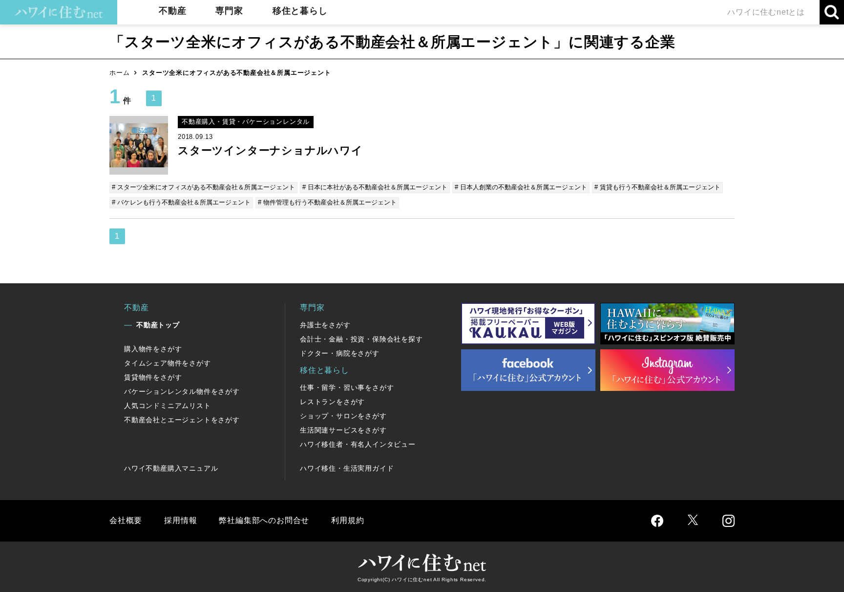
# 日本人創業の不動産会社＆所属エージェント (521, 187)
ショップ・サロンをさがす (343, 416)
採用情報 (180, 520)
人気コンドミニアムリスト (167, 406)
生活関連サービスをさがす (343, 430)
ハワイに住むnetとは (766, 12)
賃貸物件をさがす (153, 377)
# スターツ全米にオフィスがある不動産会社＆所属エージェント (203, 187)
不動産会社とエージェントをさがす (182, 420)
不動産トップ (158, 325)
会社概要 (125, 520)
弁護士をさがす (325, 325)
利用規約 (347, 520)
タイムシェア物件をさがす (167, 363)
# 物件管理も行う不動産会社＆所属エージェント (327, 202)
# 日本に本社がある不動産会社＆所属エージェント (374, 187)
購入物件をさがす (153, 349)
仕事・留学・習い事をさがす (347, 387)
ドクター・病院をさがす (340, 353)
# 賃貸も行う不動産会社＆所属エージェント (657, 187)
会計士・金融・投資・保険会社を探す (361, 339)
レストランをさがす (332, 402)
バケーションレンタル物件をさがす (182, 391)
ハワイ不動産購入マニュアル (171, 468)
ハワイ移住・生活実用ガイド (347, 468)
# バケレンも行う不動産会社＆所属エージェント (181, 202)
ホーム (119, 72)
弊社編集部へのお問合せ (264, 520)
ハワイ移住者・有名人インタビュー (358, 444)
